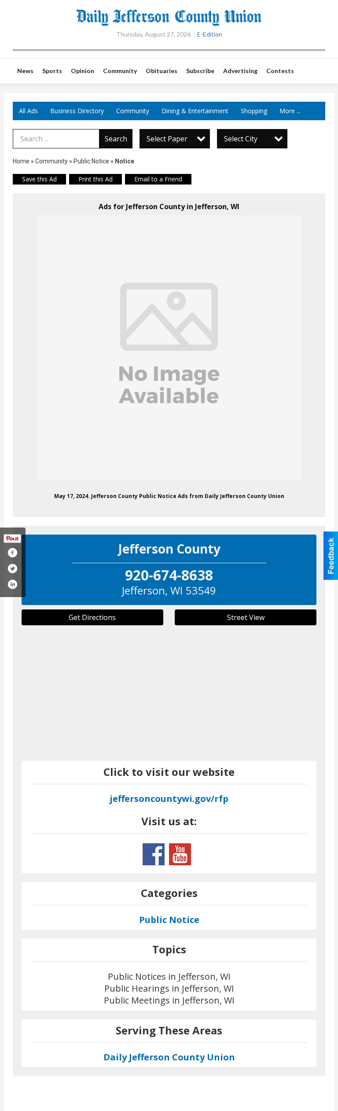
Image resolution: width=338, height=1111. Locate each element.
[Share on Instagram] (12, 584)
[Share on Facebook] (12, 552)
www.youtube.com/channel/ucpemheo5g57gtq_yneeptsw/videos (180, 854)
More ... (290, 111)
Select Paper (167, 139)
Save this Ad (39, 179)
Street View (246, 617)
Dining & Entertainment (195, 111)
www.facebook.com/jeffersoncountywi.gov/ (154, 854)
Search (116, 139)
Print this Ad (95, 179)
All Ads (28, 111)
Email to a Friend (158, 179)
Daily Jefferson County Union (169, 1057)
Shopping (254, 111)
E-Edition (209, 34)
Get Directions (92, 617)
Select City (240, 139)
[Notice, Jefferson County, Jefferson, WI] (169, 347)
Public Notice (91, 161)
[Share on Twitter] (12, 568)
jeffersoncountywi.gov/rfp (169, 798)
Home (21, 161)
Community (132, 111)
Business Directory (77, 111)
